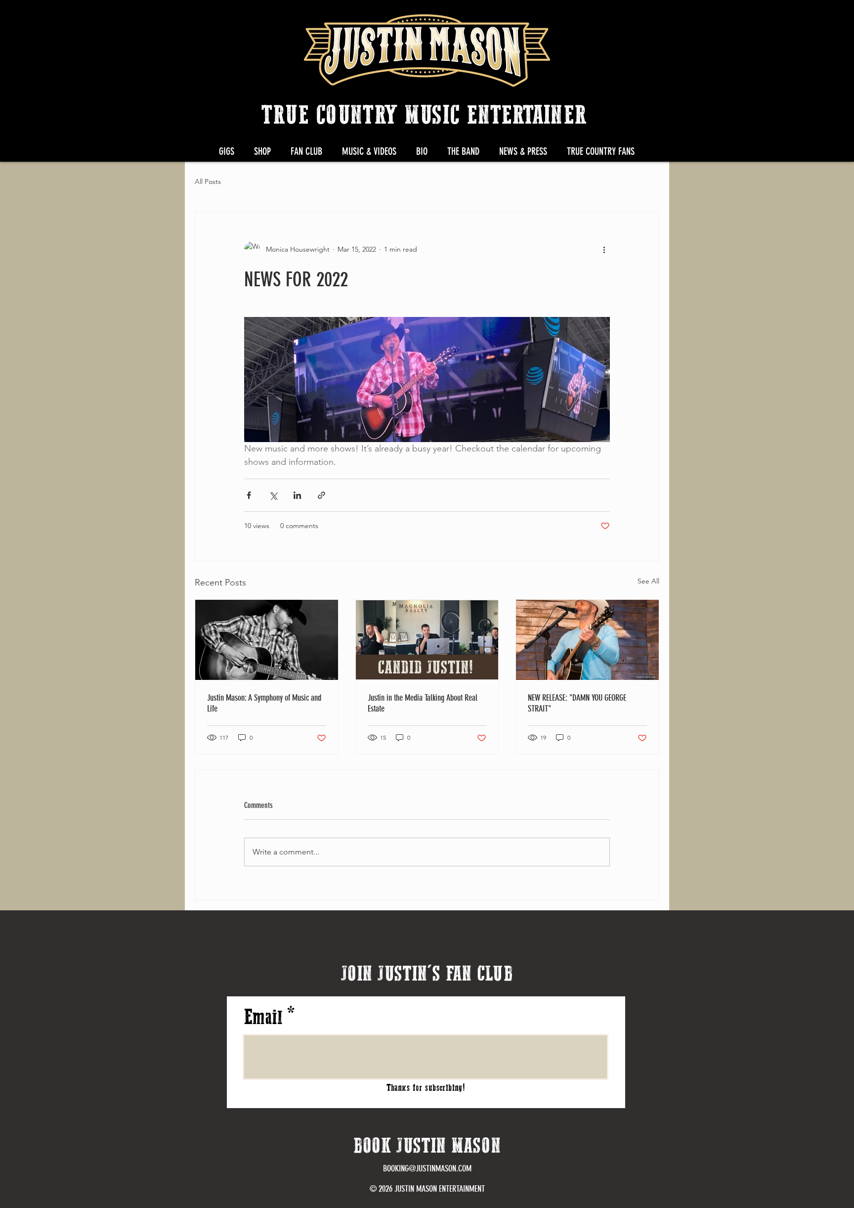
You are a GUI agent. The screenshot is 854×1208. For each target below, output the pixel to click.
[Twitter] (635, 19)
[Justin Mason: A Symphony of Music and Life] (266, 640)
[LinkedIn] (659, 19)
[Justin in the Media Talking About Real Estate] (427, 640)
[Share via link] (321, 495)
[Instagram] (587, 19)
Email (263, 1018)
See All (648, 581)
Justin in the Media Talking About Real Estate (422, 703)
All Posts (208, 181)
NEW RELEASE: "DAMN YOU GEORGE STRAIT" (577, 703)
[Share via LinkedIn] (297, 495)
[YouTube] (683, 19)
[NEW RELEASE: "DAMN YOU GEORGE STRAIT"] (587, 640)
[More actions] (604, 249)
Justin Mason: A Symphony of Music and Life (264, 703)
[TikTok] (708, 19)
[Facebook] (611, 19)
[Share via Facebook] (249, 495)
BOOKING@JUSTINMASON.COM (427, 1168)
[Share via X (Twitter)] (273, 495)
